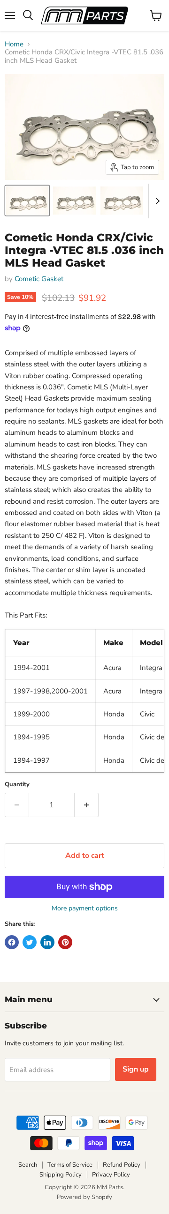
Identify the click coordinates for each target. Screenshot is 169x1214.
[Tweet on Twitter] (30, 942)
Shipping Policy (60, 1174)
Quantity (17, 784)
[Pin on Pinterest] (65, 942)
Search (27, 1165)
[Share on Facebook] (12, 942)
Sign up (136, 1069)
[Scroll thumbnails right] (155, 201)
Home (14, 44)
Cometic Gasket (39, 278)
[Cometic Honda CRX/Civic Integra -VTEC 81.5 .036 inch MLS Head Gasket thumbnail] (27, 201)
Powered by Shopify (84, 1197)
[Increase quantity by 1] (87, 805)
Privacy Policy (111, 1174)
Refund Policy (121, 1165)
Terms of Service (69, 1165)
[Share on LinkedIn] (47, 942)
